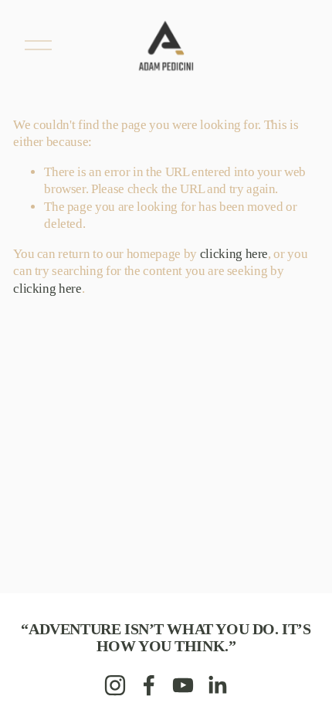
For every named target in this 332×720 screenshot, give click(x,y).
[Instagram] (115, 685)
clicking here (234, 253)
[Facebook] (149, 685)
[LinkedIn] (217, 685)
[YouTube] (183, 685)
